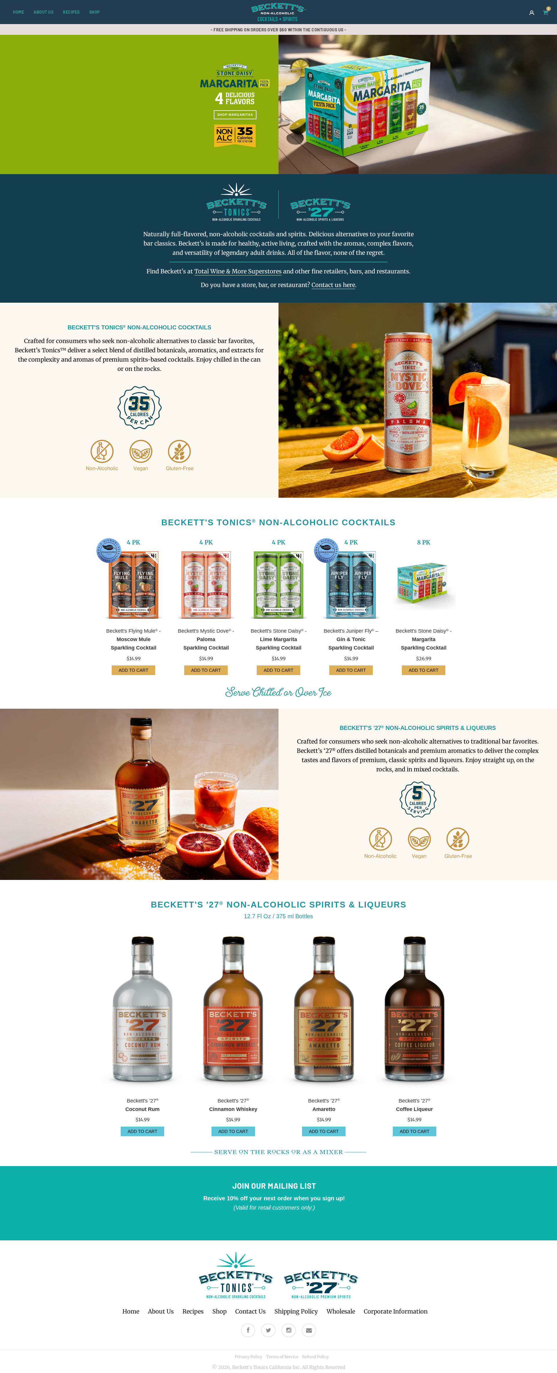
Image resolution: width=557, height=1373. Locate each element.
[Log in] (531, 12)
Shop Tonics (245, 74)
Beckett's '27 (233, 1105)
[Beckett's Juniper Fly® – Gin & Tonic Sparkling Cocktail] (351, 585)
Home (18, 12)
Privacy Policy (248, 1356)
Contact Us (250, 1311)
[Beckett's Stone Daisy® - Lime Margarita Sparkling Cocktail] (278, 585)
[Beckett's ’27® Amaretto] (324, 1011)
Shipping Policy (296, 1311)
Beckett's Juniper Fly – (351, 639)
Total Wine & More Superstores (238, 271)
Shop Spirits (312, 74)
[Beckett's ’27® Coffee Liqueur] (415, 1011)
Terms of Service (282, 1356)
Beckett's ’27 (142, 1105)
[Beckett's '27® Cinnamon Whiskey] (233, 1011)
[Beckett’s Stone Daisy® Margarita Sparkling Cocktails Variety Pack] (423, 585)
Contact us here (333, 284)
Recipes (71, 12)
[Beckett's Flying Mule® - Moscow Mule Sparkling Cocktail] (133, 585)
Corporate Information (396, 1311)
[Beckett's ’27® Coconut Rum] (143, 1011)
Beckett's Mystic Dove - (206, 639)
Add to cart (142, 1131)
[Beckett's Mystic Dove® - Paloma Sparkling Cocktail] (206, 585)
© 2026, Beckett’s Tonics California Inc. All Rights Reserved (278, 1367)
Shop (94, 12)
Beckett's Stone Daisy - (279, 639)
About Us (43, 12)
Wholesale (341, 1311)
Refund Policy (315, 1356)
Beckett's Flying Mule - (133, 639)
